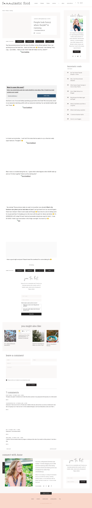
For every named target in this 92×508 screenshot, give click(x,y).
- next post (8, 448)
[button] (31, 307)
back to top (46, 493)
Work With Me (70, 3)
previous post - (53, 448)
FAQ (60, 498)
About (63, 3)
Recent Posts (45, 498)
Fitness (48, 3)
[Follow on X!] (77, 56)
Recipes (36, 3)
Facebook (30, 41)
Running (11, 10)
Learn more (76, 51)
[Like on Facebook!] (75, 56)
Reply (7, 399)
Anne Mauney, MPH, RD (40, 30)
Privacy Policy (53, 498)
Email (50, 41)
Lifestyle (42, 3)
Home (3, 10)
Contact (38, 498)
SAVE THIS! (46, 95)
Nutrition (54, 3)
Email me (3, 468)
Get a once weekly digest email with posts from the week (31, 309)
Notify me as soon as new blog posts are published (31, 305)
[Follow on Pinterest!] (80, 56)
